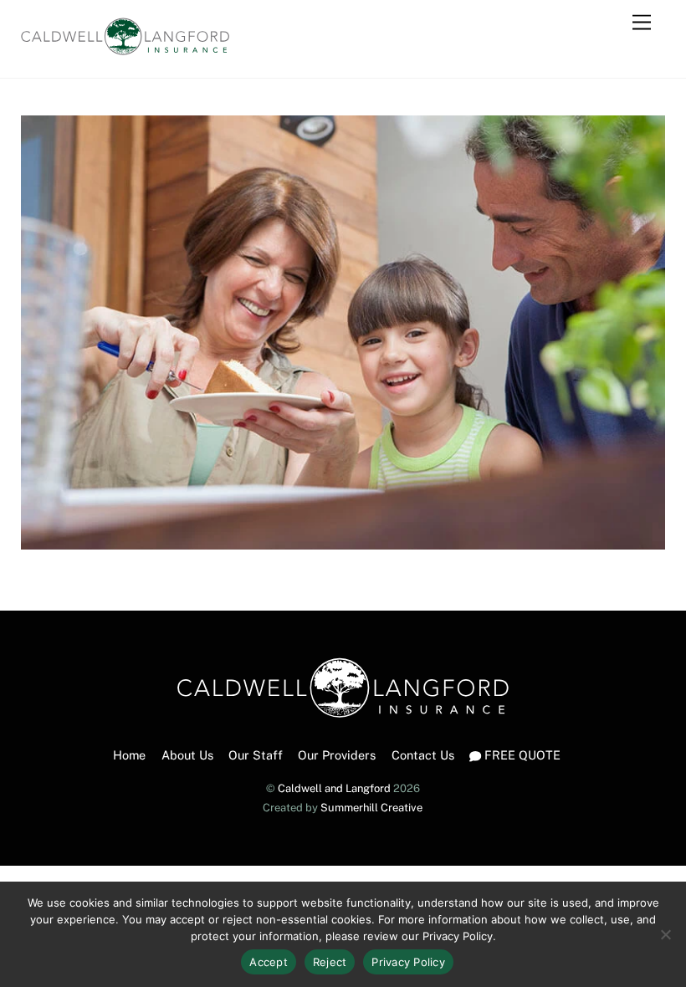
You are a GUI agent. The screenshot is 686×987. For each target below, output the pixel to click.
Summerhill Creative (371, 807)
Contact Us (423, 755)
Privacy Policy (408, 962)
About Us (187, 755)
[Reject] (665, 934)
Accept (268, 962)
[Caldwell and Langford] (125, 47)
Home (129, 755)
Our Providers (337, 755)
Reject (330, 962)
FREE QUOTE (521, 755)
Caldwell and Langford (334, 788)
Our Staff (255, 755)
